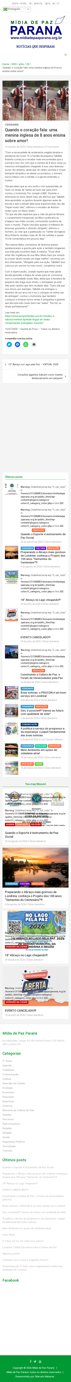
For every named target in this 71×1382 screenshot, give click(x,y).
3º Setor (7, 1060)
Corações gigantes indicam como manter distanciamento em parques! (40, 376)
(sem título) (8, 1234)
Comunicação (29, 724)
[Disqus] (35, 429)
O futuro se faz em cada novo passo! (22, 1241)
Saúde (39, 764)
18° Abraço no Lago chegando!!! (41, 599)
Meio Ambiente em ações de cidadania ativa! (39, 751)
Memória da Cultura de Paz (18, 1110)
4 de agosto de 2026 (31, 566)
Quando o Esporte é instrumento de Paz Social (27, 1167)
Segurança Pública (13, 1141)
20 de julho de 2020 (15, 146)
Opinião (6, 1114)
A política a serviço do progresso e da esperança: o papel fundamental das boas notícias (43, 732)
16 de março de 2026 (32, 768)
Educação (38, 530)
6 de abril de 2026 (30, 718)
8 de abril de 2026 (30, 700)
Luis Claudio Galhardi (52, 739)
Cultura (40, 548)
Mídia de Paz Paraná (43, 1367)
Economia (8, 1092)
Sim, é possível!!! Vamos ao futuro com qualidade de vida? (42, 712)
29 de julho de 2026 (31, 604)
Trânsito (7, 1150)
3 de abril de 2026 (30, 739)
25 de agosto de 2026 (32, 541)
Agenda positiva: (11, 1253)
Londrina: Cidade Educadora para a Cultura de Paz (29, 1247)
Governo (7, 1105)
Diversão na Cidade (32, 596)
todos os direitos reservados (45, 1372)
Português (13, 9)
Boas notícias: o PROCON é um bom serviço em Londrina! (43, 694)
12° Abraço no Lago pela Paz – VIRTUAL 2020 (33, 364)
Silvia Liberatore (35, 146)
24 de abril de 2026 (30, 682)
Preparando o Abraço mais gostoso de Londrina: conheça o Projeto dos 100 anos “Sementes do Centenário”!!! (43, 557)
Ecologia (41, 746)
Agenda (26, 530)
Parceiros (8, 1119)
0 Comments (52, 146)
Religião (51, 530)
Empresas (8, 1101)
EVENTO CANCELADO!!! (36, 637)
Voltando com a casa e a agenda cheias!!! (25, 1259)
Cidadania (12, 124)
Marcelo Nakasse (44, 1376)
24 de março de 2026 (32, 757)
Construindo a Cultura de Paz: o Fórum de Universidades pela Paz (42, 676)
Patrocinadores (11, 1123)
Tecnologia (9, 1146)
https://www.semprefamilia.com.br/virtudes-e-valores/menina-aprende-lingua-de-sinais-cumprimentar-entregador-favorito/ (30, 320)
